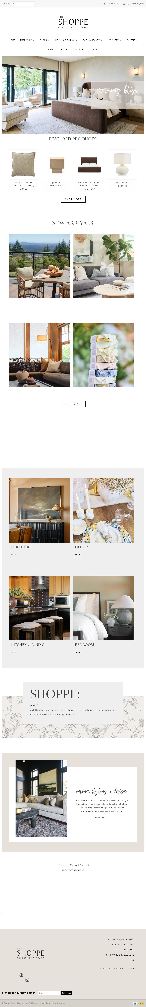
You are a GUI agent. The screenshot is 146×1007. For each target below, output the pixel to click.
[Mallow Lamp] (122, 164)
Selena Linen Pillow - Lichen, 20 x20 (23, 184)
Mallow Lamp (122, 182)
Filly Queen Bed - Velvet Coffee (89, 184)
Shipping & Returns (121, 945)
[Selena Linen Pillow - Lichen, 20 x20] (23, 164)
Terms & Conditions (121, 940)
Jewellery (113, 40)
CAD (8, 4)
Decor (43, 40)
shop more (73, 199)
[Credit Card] (135, 1003)
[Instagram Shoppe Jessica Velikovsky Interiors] (27, 979)
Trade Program (124, 950)
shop (14, 554)
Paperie (131, 40)
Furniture (26, 40)
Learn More (101, 817)
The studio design (125, 969)
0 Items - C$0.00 (113, 4)
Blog (64, 49)
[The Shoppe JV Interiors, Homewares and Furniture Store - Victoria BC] (73, 23)
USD (4, 4)
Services (80, 49)
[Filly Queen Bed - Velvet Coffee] (89, 164)
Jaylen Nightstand (56, 184)
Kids (50, 49)
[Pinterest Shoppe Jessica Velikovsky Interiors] (21, 975)
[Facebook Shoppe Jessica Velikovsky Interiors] (15, 975)
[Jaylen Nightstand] (56, 164)
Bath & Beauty (91, 40)
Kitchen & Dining (65, 40)
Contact (95, 49)
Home (12, 40)
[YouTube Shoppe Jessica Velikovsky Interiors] (27, 975)
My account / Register (135, 4)
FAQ (132, 960)
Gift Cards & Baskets (120, 955)
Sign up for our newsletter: (19, 992)
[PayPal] (141, 1003)
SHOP (100, 99)
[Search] (15, 3)
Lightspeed (60, 1003)
